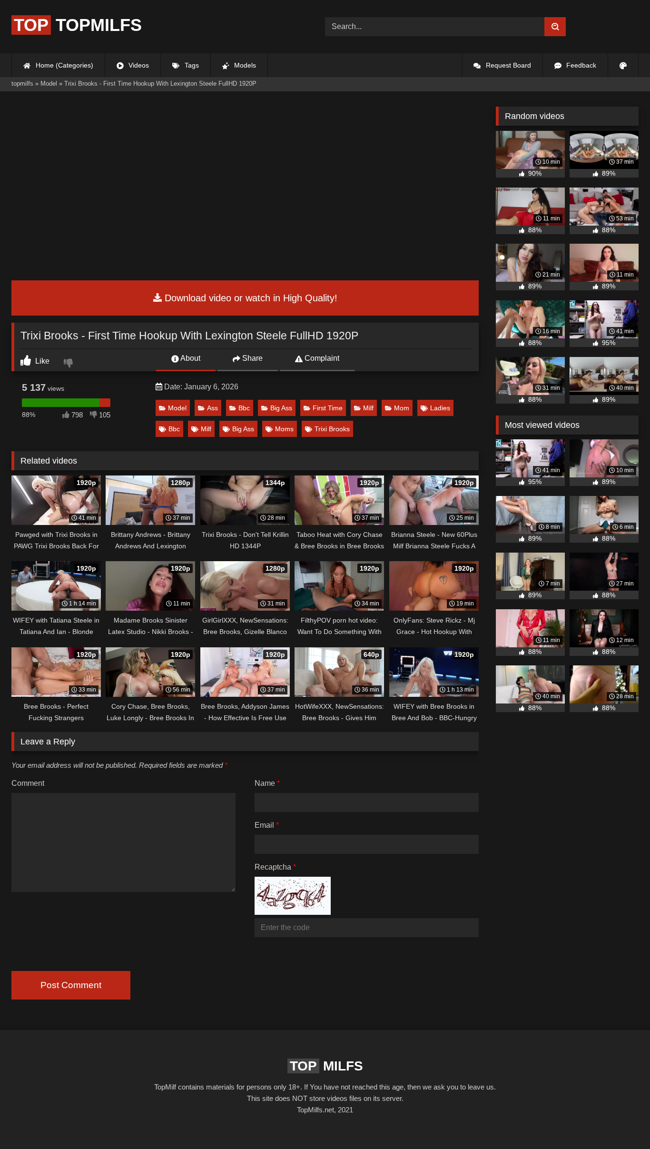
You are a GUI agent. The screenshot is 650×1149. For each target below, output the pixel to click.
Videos (138, 65)
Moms (284, 429)
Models (244, 65)
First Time (328, 408)
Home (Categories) (63, 65)
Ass (212, 408)
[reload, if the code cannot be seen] (293, 912)
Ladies (440, 408)
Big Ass (281, 408)
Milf (368, 408)
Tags (191, 65)
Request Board (507, 65)
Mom (401, 408)
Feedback (580, 65)
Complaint (321, 358)
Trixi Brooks (332, 429)
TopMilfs (78, 25)
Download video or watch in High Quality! (249, 298)
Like (41, 361)
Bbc (244, 408)
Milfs (326, 1066)
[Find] (555, 26)
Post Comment (70, 985)
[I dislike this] (69, 364)
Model (177, 408)
